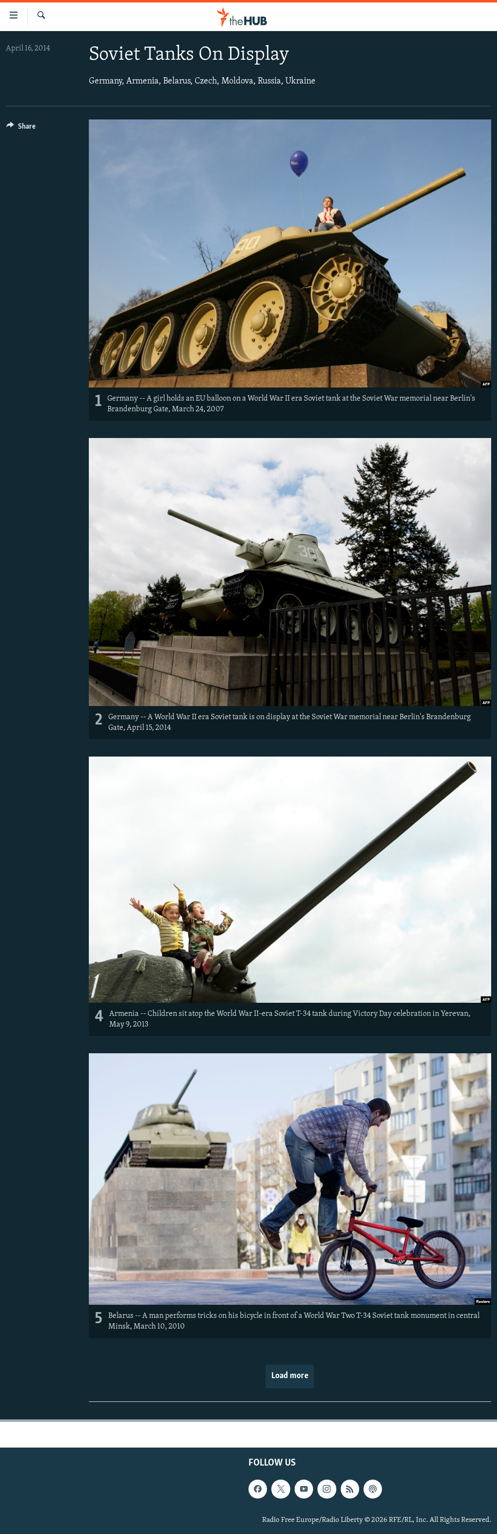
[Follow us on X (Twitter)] (280, 1489)
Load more (289, 1376)
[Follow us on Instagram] (326, 1489)
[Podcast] (373, 1489)
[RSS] (350, 1489)
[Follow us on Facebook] (257, 1489)
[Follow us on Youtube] (304, 1489)
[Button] (20, 128)
